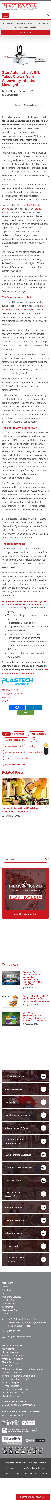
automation (19, 734)
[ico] (34, 1430)
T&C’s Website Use (12, 1468)
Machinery (7, 1365)
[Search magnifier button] (46, 859)
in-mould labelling (13, 746)
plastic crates (34, 752)
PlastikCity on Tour (11, 1396)
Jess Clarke (11, 91)
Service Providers (10, 1386)
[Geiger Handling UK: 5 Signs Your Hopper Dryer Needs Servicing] (11, 1001)
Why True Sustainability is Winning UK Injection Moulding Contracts (35, 1016)
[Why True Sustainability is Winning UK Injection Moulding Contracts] (11, 1019)
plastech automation (14, 752)
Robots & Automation (12, 1372)
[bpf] (11, 1422)
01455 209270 (13, 1331)
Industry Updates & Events (15, 1389)
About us (6, 1290)
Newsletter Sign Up (11, 1310)
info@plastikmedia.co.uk (19, 1336)
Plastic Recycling (10, 1362)
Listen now (25, 32)
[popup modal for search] (48, 15)
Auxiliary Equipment (12, 1382)
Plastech (29, 746)
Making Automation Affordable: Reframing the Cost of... (20, 810)
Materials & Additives (12, 1359)
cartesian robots (37, 734)
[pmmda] (28, 1422)
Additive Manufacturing (13, 1355)
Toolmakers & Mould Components (18, 1375)
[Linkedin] (34, 707)
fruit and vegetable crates (16, 740)
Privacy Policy (30, 1473)
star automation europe (15, 764)
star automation (23, 758)
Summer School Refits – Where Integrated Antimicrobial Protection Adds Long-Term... (32, 978)
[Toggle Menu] (5, 15)
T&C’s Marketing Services (34, 1468)
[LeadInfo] (12, 1440)
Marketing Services (11, 1296)
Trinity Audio (29, 105)
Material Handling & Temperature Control (22, 1369)
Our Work (7, 1293)
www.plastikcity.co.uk (12, 1415)
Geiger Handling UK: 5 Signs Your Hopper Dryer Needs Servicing (36, 998)
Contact (6, 1313)
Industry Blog (8, 1300)
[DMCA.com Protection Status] (35, 1440)
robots (7, 758)
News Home (8, 1348)
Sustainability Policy (13, 1473)
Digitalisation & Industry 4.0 (15, 1379)
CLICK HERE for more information (18, 1405)
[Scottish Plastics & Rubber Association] (15, 1430)
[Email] (25, 712)
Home (5, 1286)
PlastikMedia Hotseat (12, 1392)
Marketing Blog (9, 1303)
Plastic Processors (10, 1352)
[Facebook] (17, 707)
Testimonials (8, 1307)
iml (34, 740)
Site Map (43, 1473)
